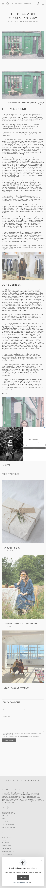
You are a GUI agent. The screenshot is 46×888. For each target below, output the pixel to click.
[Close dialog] (45, 428)
